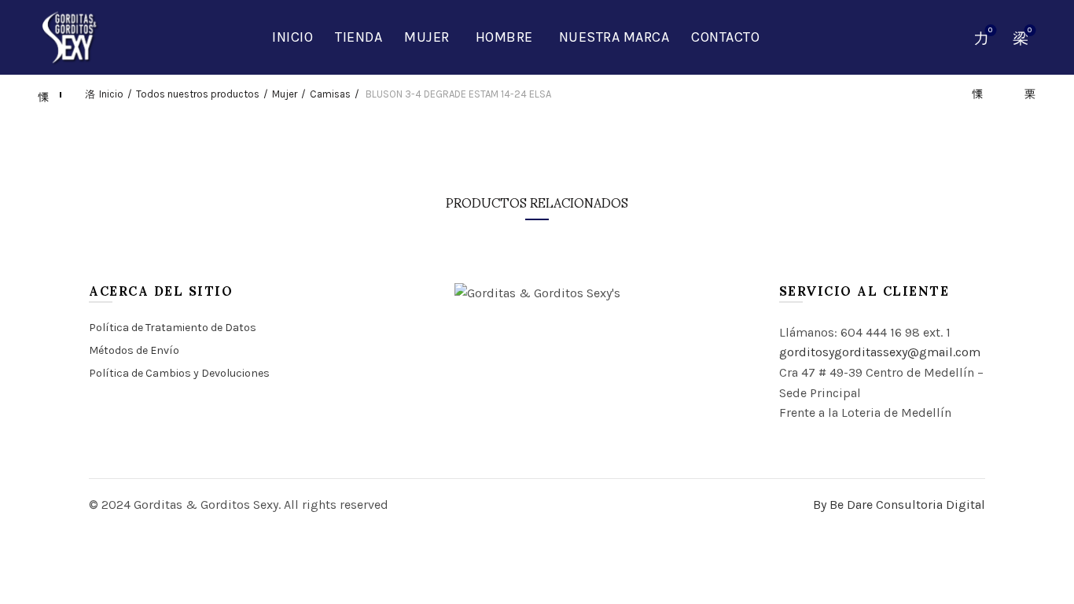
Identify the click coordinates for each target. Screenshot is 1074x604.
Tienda (358, 37)
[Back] (50, 94)
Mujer (427, 37)
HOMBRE (504, 37)
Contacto (725, 37)
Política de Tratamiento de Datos (172, 327)
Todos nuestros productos (197, 94)
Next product (1023, 94)
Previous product (984, 94)
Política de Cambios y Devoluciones (179, 373)
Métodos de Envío (134, 350)
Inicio (292, 37)
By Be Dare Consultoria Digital (899, 504)
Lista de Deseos (990, 30)
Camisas (330, 94)
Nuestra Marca (614, 37)
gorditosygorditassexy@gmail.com (879, 351)
